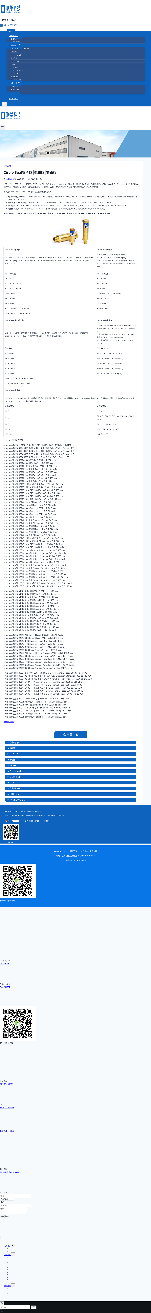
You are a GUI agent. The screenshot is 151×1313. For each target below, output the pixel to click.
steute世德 (15, 77)
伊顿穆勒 (14, 742)
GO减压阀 (14, 67)
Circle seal (15, 771)
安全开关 (14, 58)
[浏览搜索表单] (4, 104)
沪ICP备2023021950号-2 (17, 821)
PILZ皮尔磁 (15, 61)
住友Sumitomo (17, 800)
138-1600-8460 (7, 1131)
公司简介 (14, 39)
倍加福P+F (14, 73)
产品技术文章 (15, 86)
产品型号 (12, 1293)
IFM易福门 (14, 52)
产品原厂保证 (15, 42)
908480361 (5, 963)
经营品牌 (7, 166)
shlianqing (11, 179)
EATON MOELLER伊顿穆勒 (20, 48)
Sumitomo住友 (16, 80)
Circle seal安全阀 (17, 70)
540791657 (5, 987)
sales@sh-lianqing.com (10, 1172)
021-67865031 (6, 1084)
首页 (11, 32)
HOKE (13, 64)
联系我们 (13, 98)
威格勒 (13, 748)
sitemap (61, 815)
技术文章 (7, 1286)
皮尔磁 (13, 765)
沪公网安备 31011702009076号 (38, 821)
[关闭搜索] (2, 1303)
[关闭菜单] (0, 1237)
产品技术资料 (15, 89)
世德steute (15, 794)
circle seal (9, 722)
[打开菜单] (2, 127)
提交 (2, 1216)
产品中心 (73, 734)
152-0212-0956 (7, 1107)
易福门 (13, 759)
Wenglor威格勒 (16, 55)
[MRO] (11, 14)
